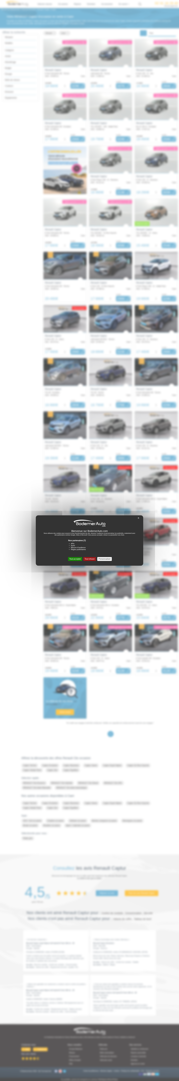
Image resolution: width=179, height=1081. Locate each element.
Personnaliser (105, 559)
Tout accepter (75, 559)
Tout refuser (90, 559)
